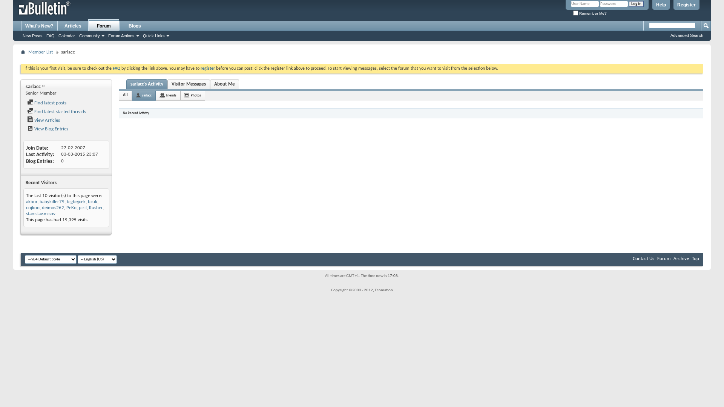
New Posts (33, 36)
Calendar (66, 36)
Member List (40, 52)
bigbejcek (76, 201)
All (125, 95)
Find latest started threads (59, 111)
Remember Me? (592, 13)
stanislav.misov (40, 213)
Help (661, 5)
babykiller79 (52, 201)
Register (686, 5)
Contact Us (643, 258)
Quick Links (154, 36)
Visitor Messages (189, 84)
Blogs (135, 26)
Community (89, 36)
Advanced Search (686, 35)
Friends (171, 95)
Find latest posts (49, 103)
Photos (196, 95)
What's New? (39, 26)
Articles (72, 26)
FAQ (50, 36)
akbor (31, 201)
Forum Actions (121, 36)
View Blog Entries (50, 129)
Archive (681, 258)
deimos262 (53, 207)
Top (695, 258)
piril (83, 207)
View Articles (46, 120)
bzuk (92, 201)
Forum (104, 26)
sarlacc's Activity (146, 84)
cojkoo (33, 207)
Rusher (96, 207)
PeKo (71, 207)
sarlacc (147, 95)
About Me (224, 84)
